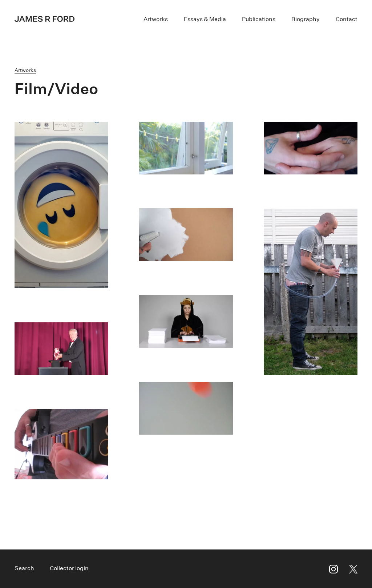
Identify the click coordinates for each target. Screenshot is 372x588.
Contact (346, 19)
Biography (305, 19)
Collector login (69, 568)
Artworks (155, 19)
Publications (258, 19)
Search (24, 568)
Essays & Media (205, 19)
